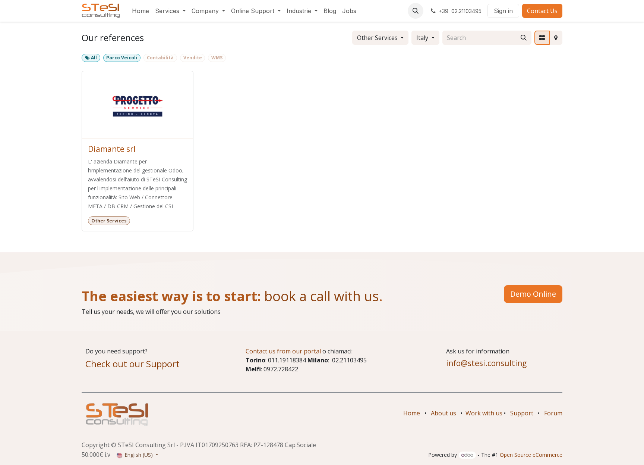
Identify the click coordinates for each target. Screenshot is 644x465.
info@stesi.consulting (486, 363)
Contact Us (542, 11)
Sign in (503, 11)
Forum (553, 413)
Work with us (483, 413)
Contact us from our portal (283, 351)
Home (411, 413)
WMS (216, 57)
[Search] (523, 38)
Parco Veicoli (121, 57)
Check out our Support (132, 364)
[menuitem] (140, 10)
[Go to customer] (137, 104)
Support (521, 413)
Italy (422, 38)
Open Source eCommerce (531, 454)
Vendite (192, 57)
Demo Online (533, 294)
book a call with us (320, 296)
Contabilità (160, 57)
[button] (415, 11)
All (93, 57)
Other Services (377, 38)
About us (443, 413)
